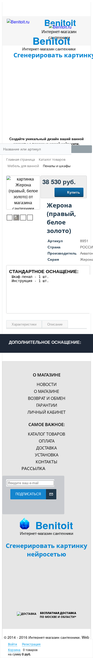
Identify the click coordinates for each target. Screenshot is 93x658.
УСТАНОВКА (46, 455)
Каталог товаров (46, 434)
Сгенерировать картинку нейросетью (46, 549)
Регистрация (31, 644)
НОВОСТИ (47, 384)
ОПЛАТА (47, 441)
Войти (12, 644)
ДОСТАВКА (46, 448)
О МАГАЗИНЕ (46, 391)
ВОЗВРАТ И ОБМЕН (46, 398)
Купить (73, 192)
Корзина (14, 649)
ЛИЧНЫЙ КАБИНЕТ (46, 412)
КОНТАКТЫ (46, 462)
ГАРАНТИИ (46, 405)
